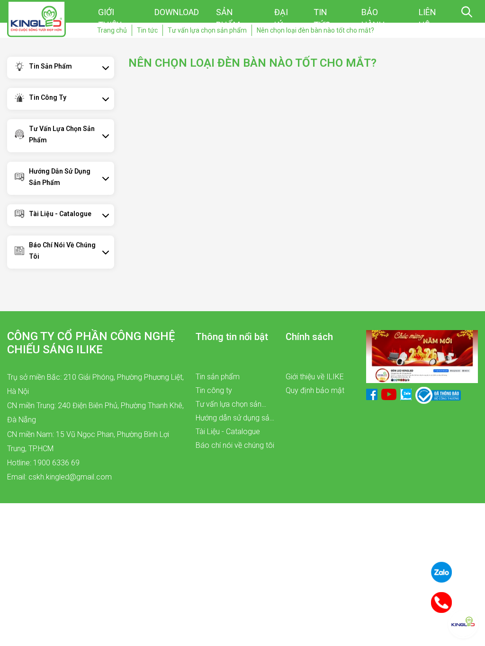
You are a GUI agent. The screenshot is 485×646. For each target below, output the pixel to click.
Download (176, 12)
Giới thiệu (110, 18)
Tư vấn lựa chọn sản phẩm (62, 134)
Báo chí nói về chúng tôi (62, 250)
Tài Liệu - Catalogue (60, 214)
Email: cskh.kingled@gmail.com (59, 476)
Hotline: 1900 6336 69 (43, 462)
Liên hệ (427, 18)
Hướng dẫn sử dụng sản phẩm (59, 176)
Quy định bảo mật (315, 390)
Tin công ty (47, 97)
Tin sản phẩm (50, 66)
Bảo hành (373, 18)
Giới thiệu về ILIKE (315, 376)
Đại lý (281, 18)
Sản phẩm (228, 18)
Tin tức (322, 18)
